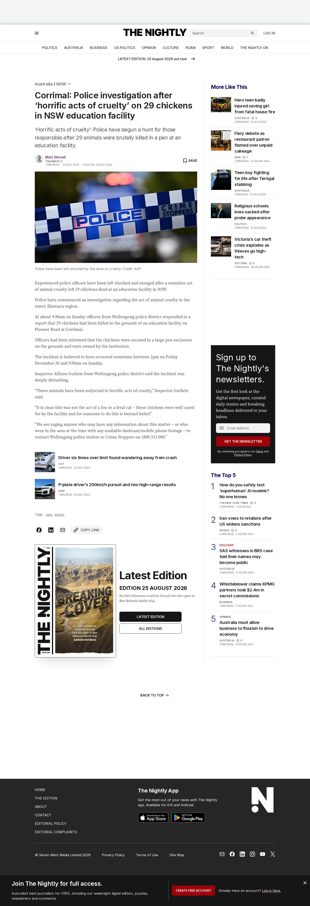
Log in (269, 33)
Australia (73, 47)
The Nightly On (254, 47)
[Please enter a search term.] (252, 33)
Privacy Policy (242, 454)
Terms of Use (147, 855)
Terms (259, 451)
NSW (61, 84)
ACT (61, 463)
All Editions (150, 628)
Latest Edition (150, 617)
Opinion (149, 47)
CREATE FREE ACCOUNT (193, 890)
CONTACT (43, 815)
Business (98, 47)
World (227, 47)
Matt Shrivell (55, 157)
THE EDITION (46, 798)
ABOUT (41, 807)
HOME (40, 790)
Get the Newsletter (243, 441)
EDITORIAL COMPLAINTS (56, 832)
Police (59, 514)
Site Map (177, 855)
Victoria (241, 263)
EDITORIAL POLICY (50, 823)
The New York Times (234, 502)
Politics (49, 47)
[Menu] (37, 33)
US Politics (124, 47)
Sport (208, 47)
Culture (171, 47)
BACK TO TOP (152, 695)
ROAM (190, 47)
